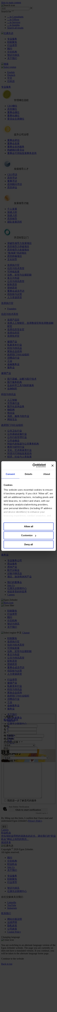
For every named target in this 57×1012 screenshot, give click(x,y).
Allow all (28, 526)
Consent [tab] (10, 474)
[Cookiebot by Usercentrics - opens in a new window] (34, 465)
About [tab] (46, 474)
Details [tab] (28, 474)
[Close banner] (52, 465)
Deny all (28, 544)
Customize (27, 535)
